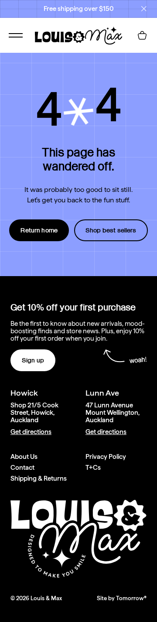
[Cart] (142, 35)
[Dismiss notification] (144, 8)
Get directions (30, 432)
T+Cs (93, 468)
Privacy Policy (105, 457)
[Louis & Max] (78, 35)
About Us (24, 457)
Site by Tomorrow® (122, 598)
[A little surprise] (78, 111)
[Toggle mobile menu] (16, 35)
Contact (22, 468)
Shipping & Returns (38, 478)
